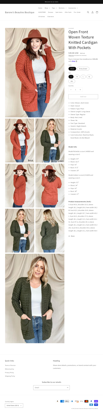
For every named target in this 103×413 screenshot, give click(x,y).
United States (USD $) (13, 405)
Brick (72, 69)
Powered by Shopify (93, 408)
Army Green (83, 69)
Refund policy (9, 369)
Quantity (71, 86)
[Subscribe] (67, 387)
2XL (72, 81)
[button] (88, 12)
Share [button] (73, 236)
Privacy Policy (9, 372)
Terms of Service (10, 365)
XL (89, 77)
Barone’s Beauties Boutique (81, 408)
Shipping (71, 55)
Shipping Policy (10, 376)
